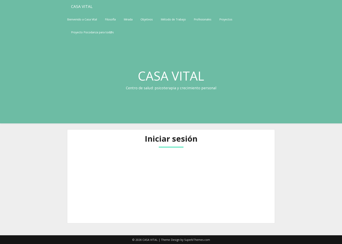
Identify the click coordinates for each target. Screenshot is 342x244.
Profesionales (202, 19)
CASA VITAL (82, 6)
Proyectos (225, 19)
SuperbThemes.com (197, 240)
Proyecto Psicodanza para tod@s (92, 32)
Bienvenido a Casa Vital (82, 19)
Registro (194, 199)
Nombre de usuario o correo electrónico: (156, 154)
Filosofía (110, 19)
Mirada (128, 19)
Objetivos (147, 19)
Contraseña (134, 170)
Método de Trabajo (173, 19)
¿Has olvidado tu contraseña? (171, 211)
